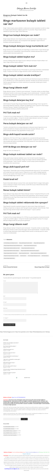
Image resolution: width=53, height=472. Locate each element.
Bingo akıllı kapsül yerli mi (39, 243)
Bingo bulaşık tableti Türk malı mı (10, 253)
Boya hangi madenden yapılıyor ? (9, 346)
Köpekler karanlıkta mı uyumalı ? (9, 372)
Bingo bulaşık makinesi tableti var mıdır (11, 248)
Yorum (4, 280)
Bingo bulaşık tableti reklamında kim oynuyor (30, 250)
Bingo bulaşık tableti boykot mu (28, 248)
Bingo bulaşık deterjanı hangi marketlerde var (13, 245)
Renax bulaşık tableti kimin (9, 258)
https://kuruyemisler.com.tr (22, 332)
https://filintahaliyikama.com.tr (37, 332)
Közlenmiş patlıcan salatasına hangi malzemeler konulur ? (14, 369)
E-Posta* (5, 302)
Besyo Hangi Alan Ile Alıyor (42, 267)
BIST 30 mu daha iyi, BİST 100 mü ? (10, 366)
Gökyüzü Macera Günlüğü (26, 8)
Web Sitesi (5, 308)
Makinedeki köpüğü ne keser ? (9, 362)
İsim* (4, 296)
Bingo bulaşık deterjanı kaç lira (30, 245)
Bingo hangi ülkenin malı (24, 253)
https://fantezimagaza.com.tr (7, 332)
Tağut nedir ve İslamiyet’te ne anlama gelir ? (11, 359)
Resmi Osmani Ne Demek (10, 267)
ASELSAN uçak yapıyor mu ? (8, 349)
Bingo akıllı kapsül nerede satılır (25, 243)
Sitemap (47, 332)
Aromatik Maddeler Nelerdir (8, 426)
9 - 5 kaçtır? (5, 318)
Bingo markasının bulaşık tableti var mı (38, 253)
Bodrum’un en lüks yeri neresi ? (9, 352)
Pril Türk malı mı (45, 255)
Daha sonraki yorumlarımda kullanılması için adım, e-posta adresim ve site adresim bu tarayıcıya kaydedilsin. (26, 314)
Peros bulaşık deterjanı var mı (34, 255)
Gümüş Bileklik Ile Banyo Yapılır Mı (10, 430)
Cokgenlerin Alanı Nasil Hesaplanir (10, 435)
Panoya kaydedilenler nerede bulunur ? (11, 356)
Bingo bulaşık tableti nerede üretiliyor (11, 250)
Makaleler (9, 239)
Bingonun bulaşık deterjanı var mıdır (11, 255)
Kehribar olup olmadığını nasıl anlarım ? (11, 342)
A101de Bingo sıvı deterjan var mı (10, 243)
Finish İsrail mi (23, 255)
